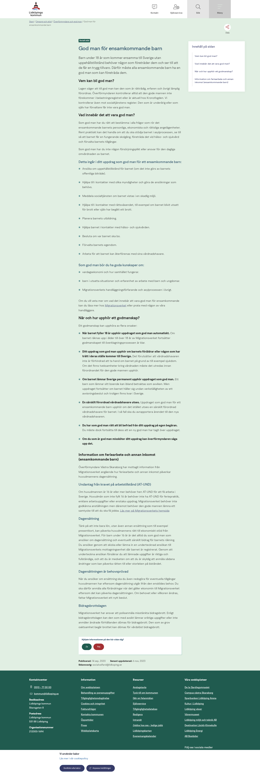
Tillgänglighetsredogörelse (95, 698)
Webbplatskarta (90, 730)
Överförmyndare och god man (67, 22)
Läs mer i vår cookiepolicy (74, 758)
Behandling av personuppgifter (98, 692)
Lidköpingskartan (156, 730)
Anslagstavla (139, 687)
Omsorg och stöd (44, 22)
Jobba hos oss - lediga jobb (148, 725)
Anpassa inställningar (102, 768)
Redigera (138, 714)
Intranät (151, 720)
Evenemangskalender (156, 736)
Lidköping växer (193, 709)
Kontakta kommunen (92, 714)
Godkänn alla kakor (72, 768)
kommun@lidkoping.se (46, 693)
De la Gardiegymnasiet (197, 687)
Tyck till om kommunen (156, 692)
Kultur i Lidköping (194, 703)
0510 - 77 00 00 (42, 687)
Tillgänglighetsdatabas (156, 709)
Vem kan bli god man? (206, 56)
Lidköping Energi (208, 730)
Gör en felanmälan (143, 698)
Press (84, 725)
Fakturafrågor (88, 709)
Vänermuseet (192, 714)
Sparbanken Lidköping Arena (200, 698)
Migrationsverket (115, 305)
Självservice (154, 703)
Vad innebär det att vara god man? (212, 64)
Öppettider (87, 720)
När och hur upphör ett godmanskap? (214, 72)
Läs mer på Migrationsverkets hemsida (144, 510)
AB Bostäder (206, 736)
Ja (87, 647)
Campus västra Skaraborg (199, 692)
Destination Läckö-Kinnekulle (208, 725)
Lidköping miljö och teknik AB (201, 720)
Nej (98, 647)
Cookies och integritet (93, 703)
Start (31, 22)
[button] (154, 9)
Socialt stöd (84, 41)
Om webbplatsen (90, 687)
